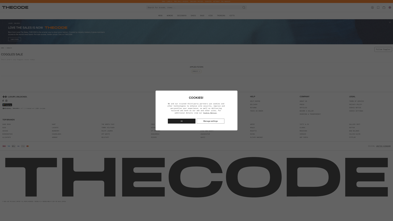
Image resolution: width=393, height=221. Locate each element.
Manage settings (210, 121)
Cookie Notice (210, 113)
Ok (182, 121)
